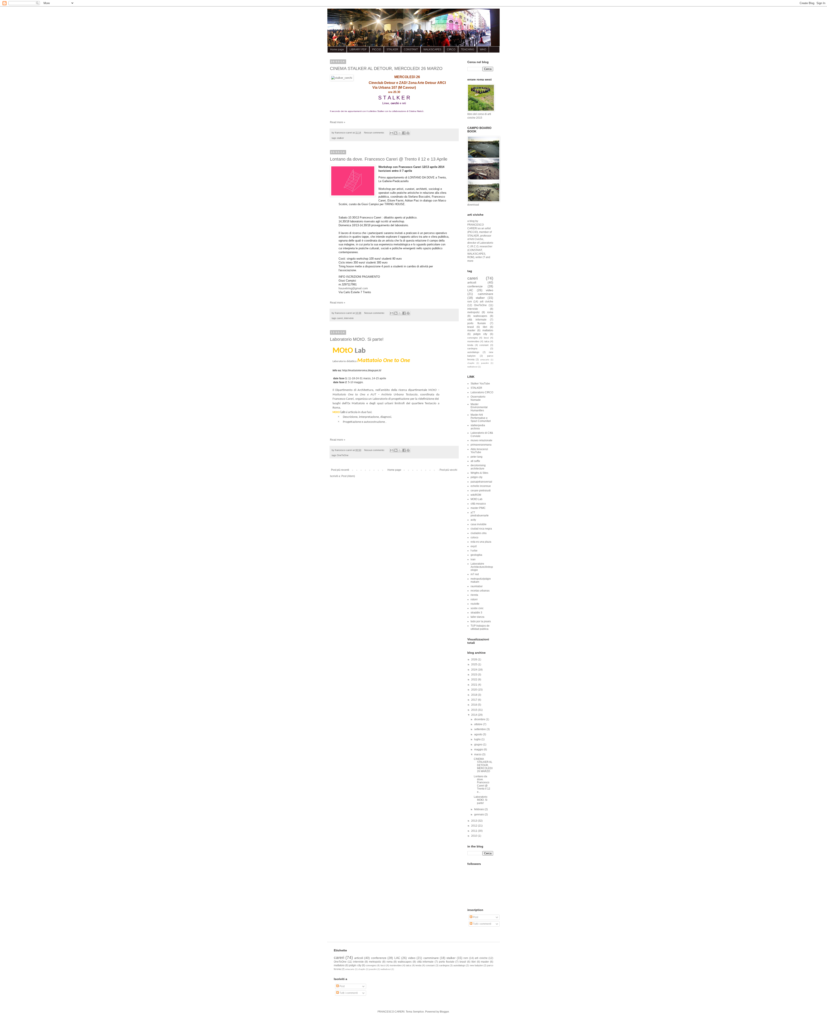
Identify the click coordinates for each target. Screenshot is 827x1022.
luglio (477, 739)
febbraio (479, 809)
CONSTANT (411, 49)
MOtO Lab (476, 499)
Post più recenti (340, 469)
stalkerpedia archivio (478, 427)
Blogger (444, 1011)
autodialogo (473, 352)
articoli (471, 282)
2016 (474, 704)
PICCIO (376, 49)
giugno (478, 744)
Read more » (337, 122)
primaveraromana (481, 444)
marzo (478, 754)
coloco (474, 537)
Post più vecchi (448, 469)
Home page (337, 49)
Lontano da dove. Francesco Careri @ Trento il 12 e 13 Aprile (388, 159)
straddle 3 (476, 612)
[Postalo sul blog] (395, 133)
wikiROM (476, 494)
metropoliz (473, 312)
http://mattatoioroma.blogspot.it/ (361, 370)
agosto (478, 734)
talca (486, 341)
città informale (477, 319)
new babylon (476, 965)
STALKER (392, 49)
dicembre (480, 719)
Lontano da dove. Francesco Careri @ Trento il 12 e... (482, 784)
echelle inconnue (481, 486)
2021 (474, 684)
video (489, 290)
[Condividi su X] (400, 133)
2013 (474, 820)
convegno (472, 337)
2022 (474, 679)
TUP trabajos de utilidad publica (480, 627)
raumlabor (477, 586)
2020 (474, 689)
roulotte (475, 603)
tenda (470, 345)
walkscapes (480, 315)
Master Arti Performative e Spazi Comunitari (481, 418)
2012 (474, 825)
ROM (470, 257)
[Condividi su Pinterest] (408, 133)
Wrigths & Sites (479, 472)
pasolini (485, 363)
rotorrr (474, 599)
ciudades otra (479, 533)
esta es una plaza (481, 541)
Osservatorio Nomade (478, 398)
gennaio (479, 814)
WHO (483, 49)
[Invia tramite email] (391, 133)
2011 (474, 830)
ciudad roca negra (481, 528)
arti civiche (486, 301)
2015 (474, 709)
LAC (470, 290)
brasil (470, 326)
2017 (474, 699)
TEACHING (467, 49)
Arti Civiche (476, 239)
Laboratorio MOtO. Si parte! (357, 339)
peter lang (476, 456)
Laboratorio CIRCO (482, 392)
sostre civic (477, 608)
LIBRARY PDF (358, 49)
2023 (474, 674)
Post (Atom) (348, 476)
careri (340, 318)
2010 (474, 835)
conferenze (475, 286)
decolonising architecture (478, 467)
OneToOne (342, 455)
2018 (474, 694)
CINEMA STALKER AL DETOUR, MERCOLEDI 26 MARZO (386, 68)
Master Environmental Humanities (479, 407)
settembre (480, 729)
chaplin (470, 363)
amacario (484, 359)
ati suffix (475, 461)
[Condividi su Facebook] (404, 133)
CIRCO (451, 49)
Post (475, 917)
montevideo (473, 341)
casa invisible (479, 524)
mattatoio (487, 330)
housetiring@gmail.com (353, 288)
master (471, 330)
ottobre (478, 724)
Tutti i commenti (481, 923)
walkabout (472, 366)
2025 (474, 664)
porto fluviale (476, 323)
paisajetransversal (481, 481)
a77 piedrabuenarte (480, 514)
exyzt (474, 546)
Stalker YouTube (480, 383)
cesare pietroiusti (481, 490)
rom (469, 301)
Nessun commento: (374, 132)
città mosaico (478, 503)
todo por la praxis (481, 621)
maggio (479, 749)
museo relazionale (481, 440)
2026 (474, 659)
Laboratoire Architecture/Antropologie (482, 566)
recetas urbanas (480, 590)
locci (486, 337)
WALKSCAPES (432, 49)
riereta (474, 594)
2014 (474, 714)
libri (485, 326)
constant (483, 345)
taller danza (477, 616)
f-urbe (474, 550)
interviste (349, 318)
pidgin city (480, 334)
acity (473, 519)
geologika (476, 554)
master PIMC (478, 507)
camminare (485, 294)
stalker (340, 138)
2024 (474, 669)
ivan (473, 559)
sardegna (472, 348)
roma (490, 312)
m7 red (475, 574)
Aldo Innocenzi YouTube (479, 451)
